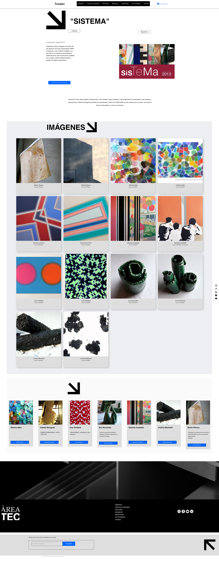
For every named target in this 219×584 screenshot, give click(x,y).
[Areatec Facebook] (216, 289)
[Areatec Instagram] (216, 285)
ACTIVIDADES (120, 517)
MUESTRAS (119, 515)
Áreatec (60, 4)
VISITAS (118, 519)
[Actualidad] (216, 295)
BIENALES (119, 512)
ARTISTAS (118, 510)
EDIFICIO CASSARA (122, 507)
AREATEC (118, 505)
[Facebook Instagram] (183, 511)
